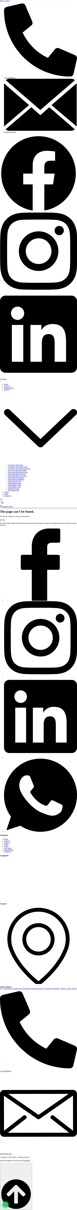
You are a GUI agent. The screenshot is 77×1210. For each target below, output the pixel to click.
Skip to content (5, 1)
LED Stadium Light (14, 487)
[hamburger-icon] (1, 381)
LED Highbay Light (14, 485)
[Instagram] (40, 674)
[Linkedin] (40, 758)
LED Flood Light (13, 488)
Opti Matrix (26, 1160)
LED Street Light (13, 490)
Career (6, 494)
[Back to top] (16, 1186)
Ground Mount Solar (14, 483)
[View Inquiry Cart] (2, 502)
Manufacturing (8, 388)
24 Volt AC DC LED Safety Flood (19, 469)
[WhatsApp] (40, 831)
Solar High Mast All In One (17, 474)
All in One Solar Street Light (17, 470)
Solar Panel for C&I (14, 481)
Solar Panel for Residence (16, 478)
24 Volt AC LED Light (15, 465)
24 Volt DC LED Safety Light (17, 467)
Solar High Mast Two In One (17, 476)
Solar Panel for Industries (16, 479)
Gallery (6, 492)
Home (6, 384)
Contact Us (7, 496)
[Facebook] (40, 600)
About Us (7, 386)
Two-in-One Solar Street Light (17, 472)
